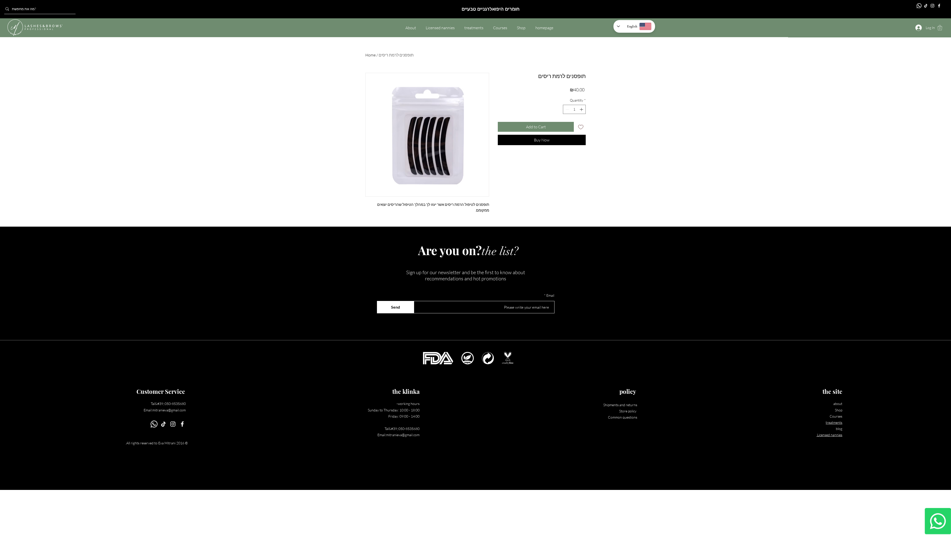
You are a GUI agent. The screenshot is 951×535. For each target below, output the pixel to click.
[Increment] (582, 109)
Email (550, 295)
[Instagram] (932, 5)
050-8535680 (175, 403)
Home (370, 55)
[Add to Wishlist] (581, 127)
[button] (940, 27)
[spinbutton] (574, 109)
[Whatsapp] (938, 521)
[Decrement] (567, 109)
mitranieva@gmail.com (169, 410)
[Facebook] (939, 5)
